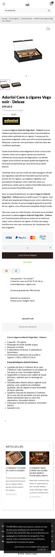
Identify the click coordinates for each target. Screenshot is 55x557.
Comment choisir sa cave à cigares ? (15, 470)
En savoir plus (11, 494)
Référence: (6, 114)
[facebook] (16, 270)
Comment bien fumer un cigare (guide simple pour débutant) (38, 472)
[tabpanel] (27, 51)
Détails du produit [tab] (28, 327)
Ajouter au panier (28, 255)
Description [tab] (27, 319)
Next (49, 446)
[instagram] (6, 270)
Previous (3, 446)
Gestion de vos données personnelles (32, 547)
